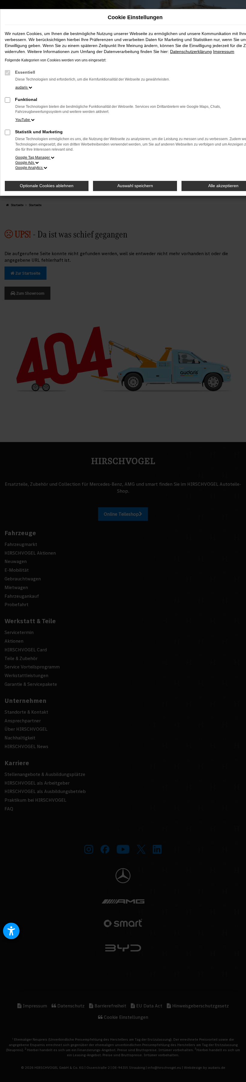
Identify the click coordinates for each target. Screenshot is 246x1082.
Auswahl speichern (135, 185)
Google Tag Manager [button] (33, 157)
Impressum (223, 51)
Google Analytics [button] (29, 168)
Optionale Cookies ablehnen (47, 185)
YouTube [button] (23, 120)
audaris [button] (21, 87)
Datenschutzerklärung (191, 51)
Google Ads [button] (25, 163)
